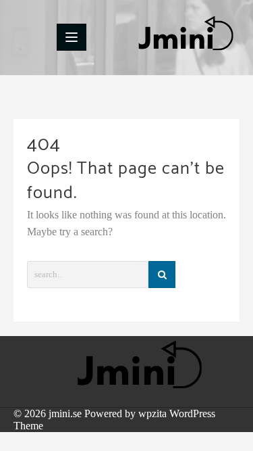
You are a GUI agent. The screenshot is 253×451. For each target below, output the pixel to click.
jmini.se (65, 413)
